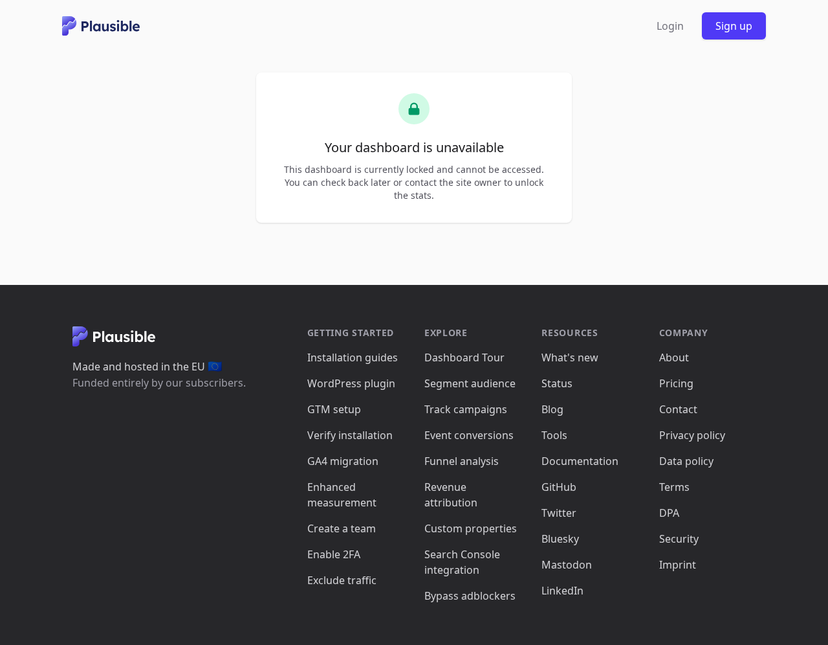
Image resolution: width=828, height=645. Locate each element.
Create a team (341, 528)
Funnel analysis (461, 461)
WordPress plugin (351, 383)
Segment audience (470, 383)
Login (670, 26)
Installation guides (352, 357)
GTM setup (334, 409)
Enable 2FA (333, 554)
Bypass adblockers (470, 596)
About (674, 357)
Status (556, 383)
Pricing (676, 383)
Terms (674, 487)
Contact (678, 409)
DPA (669, 513)
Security (679, 539)
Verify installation (350, 435)
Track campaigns (465, 409)
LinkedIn (562, 590)
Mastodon (566, 565)
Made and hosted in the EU (147, 366)
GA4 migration (342, 461)
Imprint (677, 565)
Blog (552, 409)
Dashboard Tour (464, 357)
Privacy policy (692, 435)
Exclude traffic (341, 580)
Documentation (579, 461)
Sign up (733, 26)
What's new (569, 357)
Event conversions (469, 435)
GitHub (558, 487)
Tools (554, 435)
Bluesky (560, 539)
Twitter (558, 513)
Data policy (686, 461)
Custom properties (470, 528)
